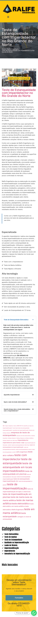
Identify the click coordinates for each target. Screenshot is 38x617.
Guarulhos (5, 438)
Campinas (10, 425)
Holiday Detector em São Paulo (10, 440)
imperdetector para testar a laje (13, 442)
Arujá (6, 425)
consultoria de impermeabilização (20, 430)
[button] (8, 17)
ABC (4, 425)
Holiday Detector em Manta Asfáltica (24, 438)
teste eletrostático (21, 503)
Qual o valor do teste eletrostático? (15, 402)
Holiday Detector (12, 438)
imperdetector (23, 440)
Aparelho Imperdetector (12, 395)
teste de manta (18, 497)
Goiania (33, 435)
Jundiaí (9, 445)
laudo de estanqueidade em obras (24, 449)
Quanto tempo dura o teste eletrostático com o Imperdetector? (17, 410)
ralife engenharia (21, 452)
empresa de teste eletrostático (23, 435)
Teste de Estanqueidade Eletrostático (16, 320)
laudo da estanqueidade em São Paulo (20, 445)
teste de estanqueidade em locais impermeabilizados (17, 467)
